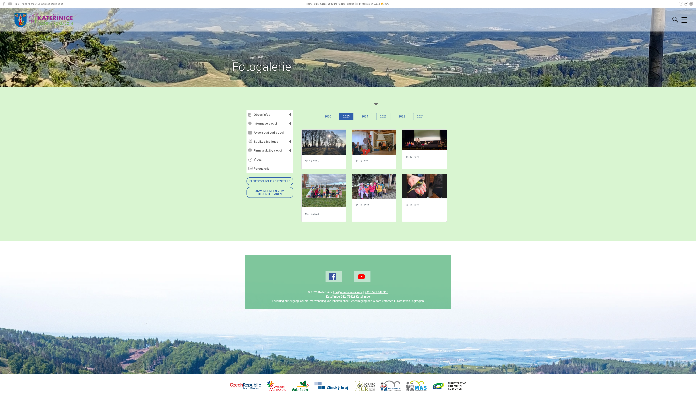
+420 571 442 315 (376, 292)
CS (681, 4)
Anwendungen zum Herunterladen (269, 192)
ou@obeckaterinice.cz (348, 292)
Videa (258, 159)
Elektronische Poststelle (269, 181)
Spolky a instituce (266, 141)
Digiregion (417, 301)
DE (691, 4)
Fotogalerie (261, 168)
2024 (365, 116)
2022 (402, 116)
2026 (328, 116)
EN (686, 4)
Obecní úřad (262, 114)
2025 (346, 116)
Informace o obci (265, 123)
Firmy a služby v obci (268, 150)
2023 (383, 116)
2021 (420, 116)
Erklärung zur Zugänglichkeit (290, 301)
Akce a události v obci (269, 132)
